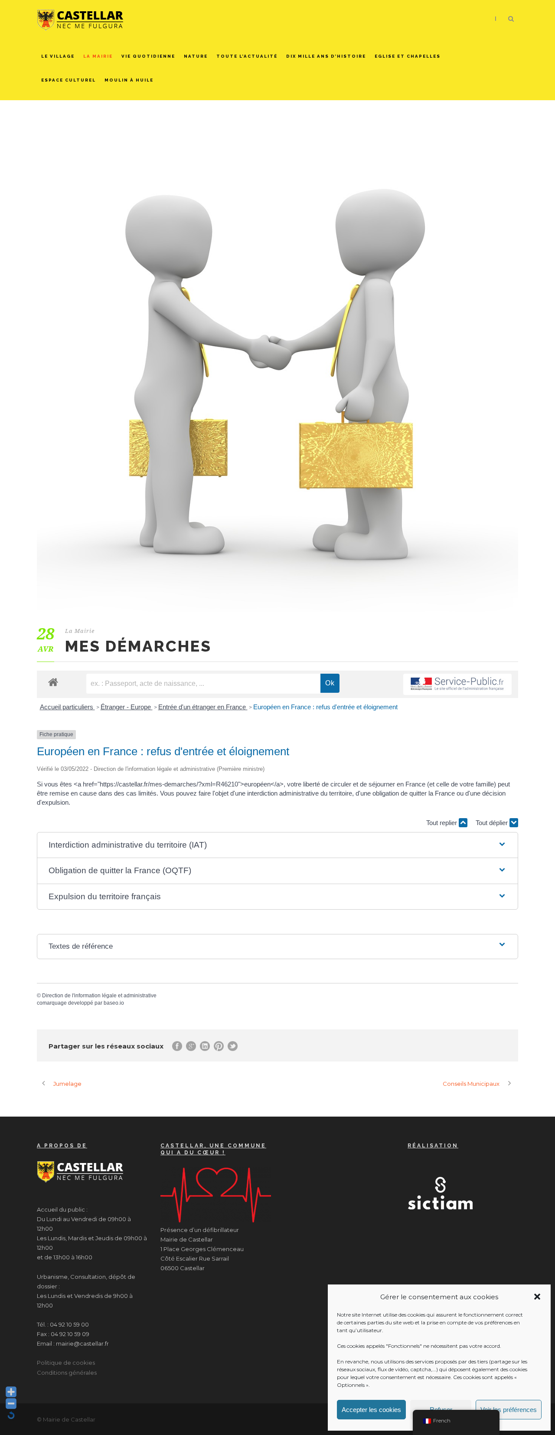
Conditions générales (67, 1372)
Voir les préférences (508, 1409)
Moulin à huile (128, 80)
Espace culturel (68, 80)
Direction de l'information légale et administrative (99, 996)
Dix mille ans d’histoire (326, 56)
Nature (196, 56)
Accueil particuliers (67, 707)
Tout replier (442, 822)
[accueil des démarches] (53, 682)
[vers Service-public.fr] (457, 684)
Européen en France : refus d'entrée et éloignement (325, 707)
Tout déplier (492, 822)
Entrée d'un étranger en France (203, 707)
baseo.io (114, 1003)
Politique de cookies (66, 1362)
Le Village (58, 56)
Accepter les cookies (371, 1409)
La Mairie (98, 56)
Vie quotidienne (148, 56)
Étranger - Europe (127, 707)
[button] (537, 1296)
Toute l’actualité (247, 56)
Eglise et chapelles (408, 56)
